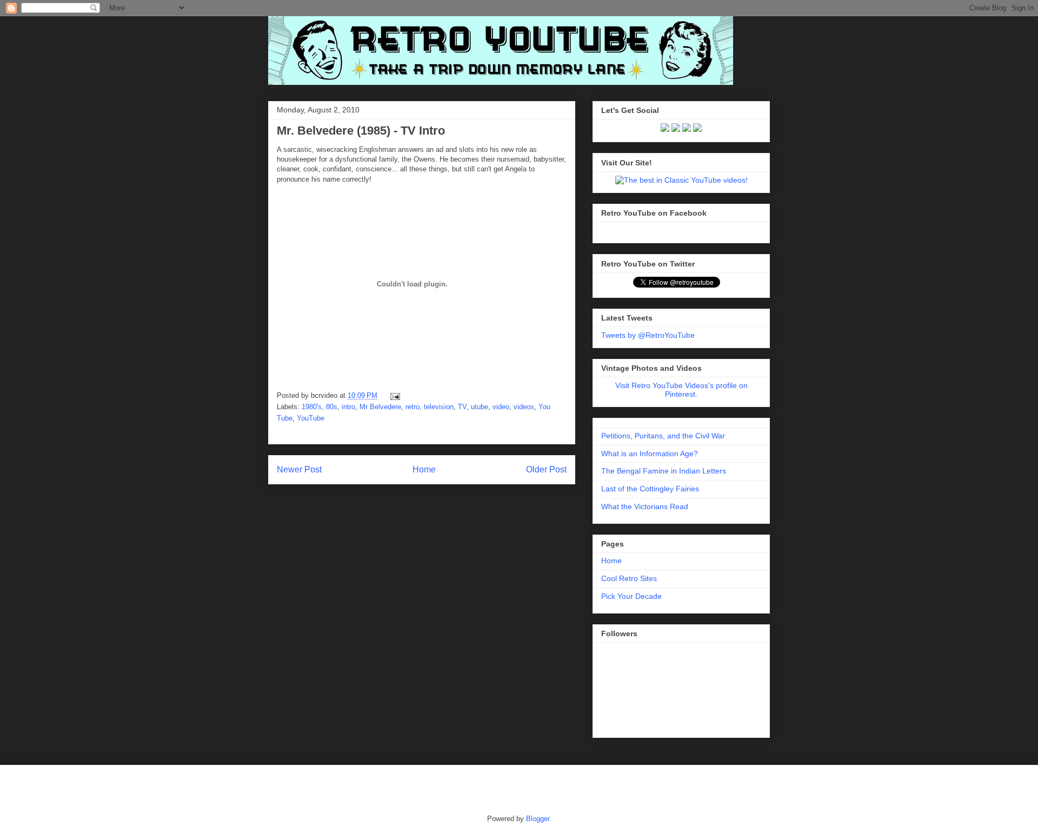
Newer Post (299, 469)
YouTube (310, 418)
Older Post (546, 469)
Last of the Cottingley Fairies (650, 488)
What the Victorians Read (644, 506)
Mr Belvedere (380, 407)
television (439, 407)
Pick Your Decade (631, 596)
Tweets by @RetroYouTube (648, 335)
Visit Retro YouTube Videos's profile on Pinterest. (681, 389)
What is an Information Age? (649, 453)
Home (424, 469)
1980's (312, 407)
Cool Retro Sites (629, 578)
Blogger (537, 819)
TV (462, 407)
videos (524, 407)
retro (412, 407)
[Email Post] (393, 395)
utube (479, 407)
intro (348, 407)
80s (331, 407)
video (501, 407)
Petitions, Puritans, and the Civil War (663, 435)
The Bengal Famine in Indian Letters (663, 470)
